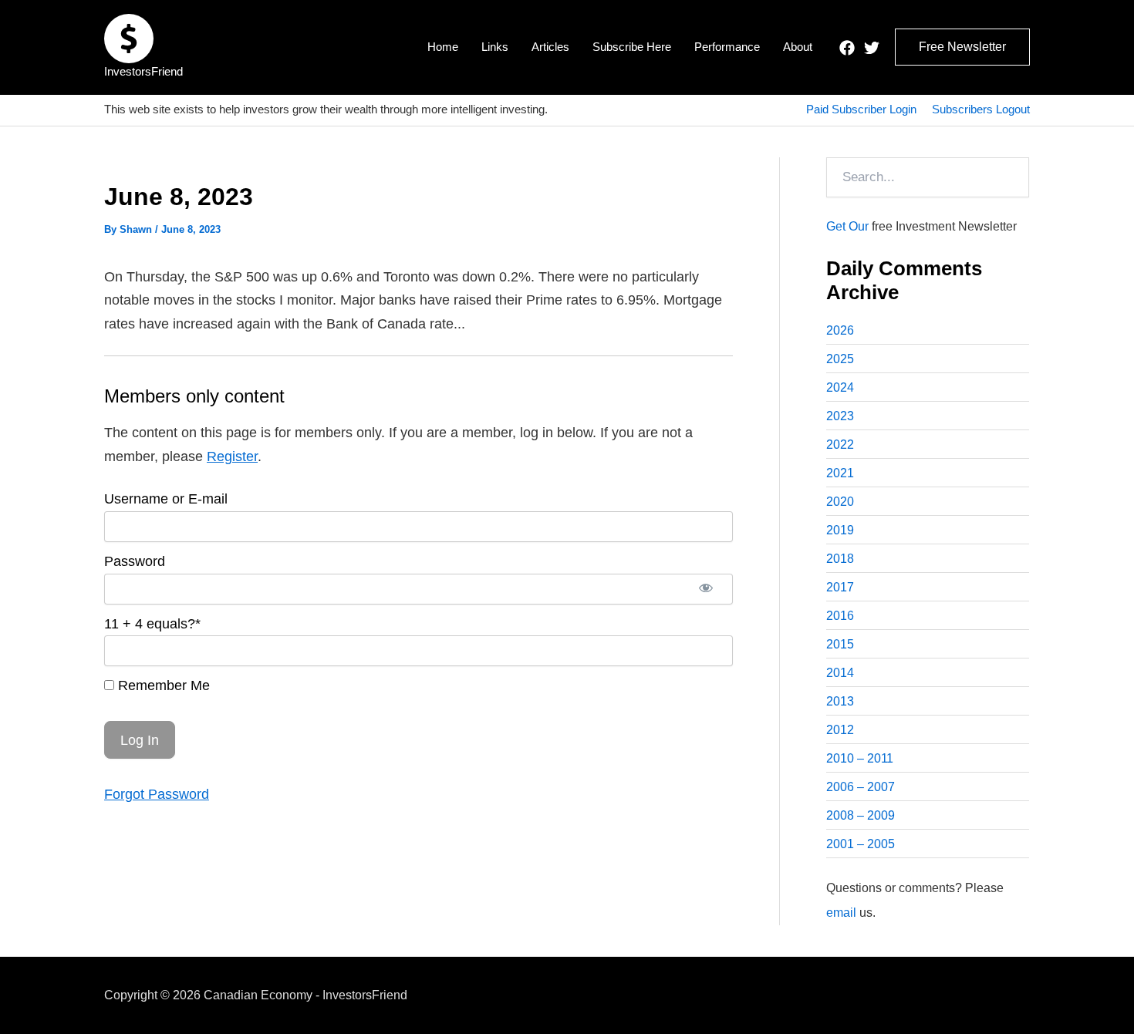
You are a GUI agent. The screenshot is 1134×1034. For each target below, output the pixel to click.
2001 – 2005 (860, 843)
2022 (840, 444)
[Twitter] (871, 48)
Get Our (847, 226)
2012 (840, 729)
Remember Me (162, 685)
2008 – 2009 (860, 815)
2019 (840, 530)
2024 (840, 387)
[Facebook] (847, 48)
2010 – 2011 (859, 758)
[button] (962, 47)
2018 (840, 558)
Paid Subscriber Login (861, 109)
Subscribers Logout (981, 109)
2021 (840, 473)
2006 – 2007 (860, 786)
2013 (840, 701)
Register (232, 456)
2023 (840, 416)
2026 (840, 330)
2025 (840, 358)
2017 (840, 587)
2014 (840, 672)
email (841, 912)
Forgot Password (156, 794)
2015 (840, 644)
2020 (840, 501)
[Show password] (706, 589)
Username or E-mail (166, 499)
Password (134, 561)
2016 (840, 615)
